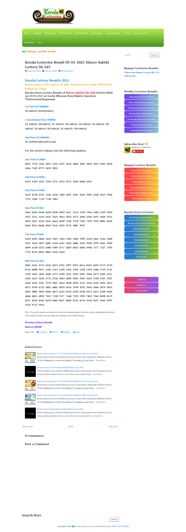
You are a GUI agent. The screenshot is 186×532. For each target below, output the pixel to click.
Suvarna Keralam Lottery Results (141, 119)
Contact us (141, 285)
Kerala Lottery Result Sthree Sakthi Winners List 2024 (60, 367)
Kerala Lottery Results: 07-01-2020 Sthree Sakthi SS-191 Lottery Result (67, 381)
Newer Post (28, 426)
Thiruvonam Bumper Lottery (141, 192)
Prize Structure (141, 245)
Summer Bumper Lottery (141, 176)
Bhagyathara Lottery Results (141, 96)
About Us (141, 279)
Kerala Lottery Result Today (141, 217)
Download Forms (141, 240)
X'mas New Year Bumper (141, 170)
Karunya (127, 33)
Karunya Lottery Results (141, 124)
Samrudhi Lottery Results (141, 130)
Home (26, 33)
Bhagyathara (50, 33)
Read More (101, 360)
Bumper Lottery (142, 33)
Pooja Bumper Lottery (141, 198)
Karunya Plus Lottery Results (141, 113)
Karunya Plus (96, 33)
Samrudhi (37, 33)
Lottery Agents (141, 251)
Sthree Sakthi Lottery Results (141, 102)
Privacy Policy (141, 290)
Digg (77, 332)
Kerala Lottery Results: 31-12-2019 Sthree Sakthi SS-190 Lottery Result (67, 353)
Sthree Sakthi (65, 33)
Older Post (113, 426)
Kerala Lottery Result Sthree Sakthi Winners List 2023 (60, 409)
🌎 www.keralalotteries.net (83, 526)
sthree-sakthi (51, 71)
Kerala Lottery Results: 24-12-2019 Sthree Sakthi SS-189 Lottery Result (67, 395)
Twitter (54, 332)
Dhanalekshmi (81, 33)
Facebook (42, 332)
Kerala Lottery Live (141, 228)
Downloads (29, 42)
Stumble (66, 332)
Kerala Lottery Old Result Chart (141, 223)
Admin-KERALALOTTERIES (117, 526)
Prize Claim (141, 256)
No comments (67, 71)
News (40, 42)
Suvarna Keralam (113, 33)
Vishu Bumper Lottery (141, 181)
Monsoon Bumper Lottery (141, 187)
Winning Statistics (141, 234)
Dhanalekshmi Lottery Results (141, 108)
